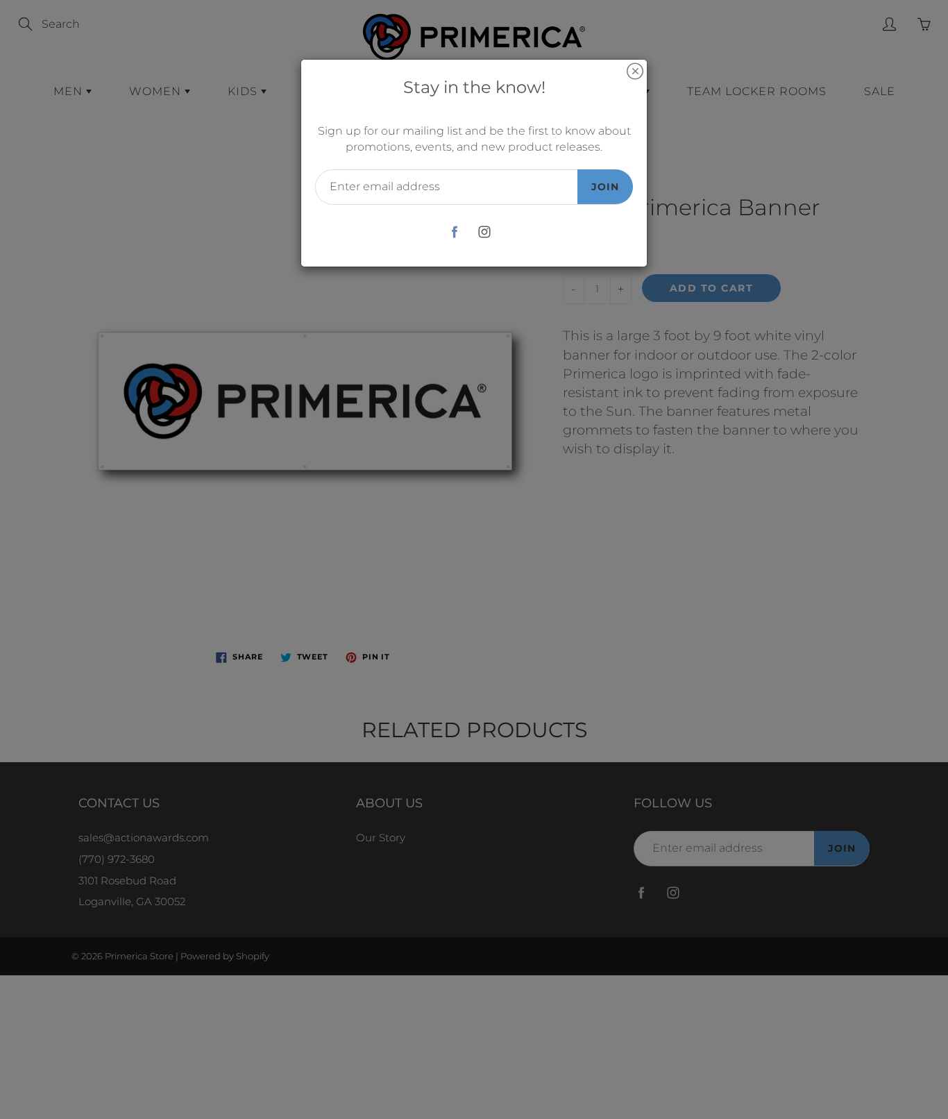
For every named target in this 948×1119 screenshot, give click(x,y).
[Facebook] (454, 232)
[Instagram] (484, 232)
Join (605, 186)
